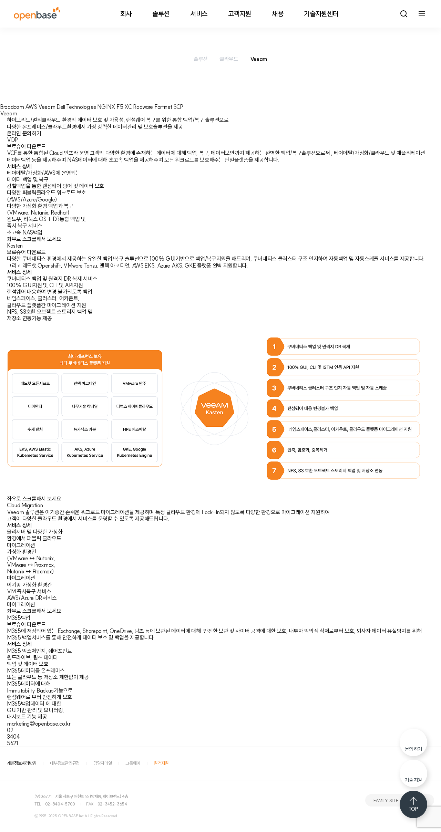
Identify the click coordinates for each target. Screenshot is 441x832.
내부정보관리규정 (64, 763)
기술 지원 (413, 780)
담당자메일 (102, 763)
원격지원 (161, 763)
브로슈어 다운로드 (26, 146)
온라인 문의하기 (24, 133)
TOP (413, 809)
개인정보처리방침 (21, 763)
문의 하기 (413, 749)
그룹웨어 (132, 763)
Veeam (258, 59)
